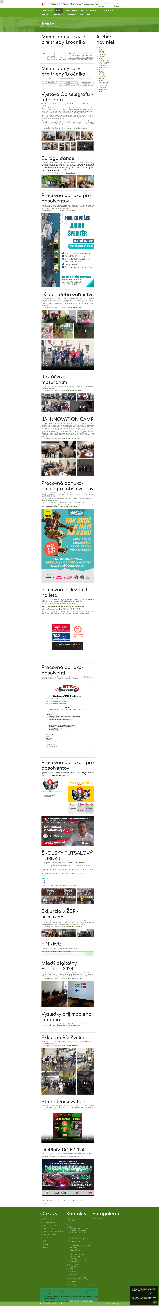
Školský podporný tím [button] (76, 15)
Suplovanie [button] (108, 10)
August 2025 (103, 67)
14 (56, 1201)
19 (77, 1201)
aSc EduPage (115, 1304)
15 (60, 1201)
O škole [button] (82, 10)
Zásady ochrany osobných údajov (53, 1231)
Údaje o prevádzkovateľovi (51, 1235)
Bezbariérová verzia (47, 1304)
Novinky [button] (59, 10)
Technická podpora (49, 1222)
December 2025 (104, 60)
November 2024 (104, 84)
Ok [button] (155, 1302)
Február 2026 (103, 56)
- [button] (103, 6)
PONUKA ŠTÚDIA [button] (70, 10)
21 (86, 1201)
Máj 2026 (102, 51)
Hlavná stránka (46, 27)
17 (69, 1201)
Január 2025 (102, 80)
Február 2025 (103, 78)
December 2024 (104, 82)
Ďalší (47, 1204)
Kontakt (45, 1244)
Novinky (56, 27)
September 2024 (104, 88)
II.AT (57, 431)
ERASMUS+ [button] (45, 15)
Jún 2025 (101, 71)
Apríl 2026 (102, 53)
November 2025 (104, 62)
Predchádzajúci (48, 1201)
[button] (106, 6)
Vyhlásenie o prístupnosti (51, 1225)
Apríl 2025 (102, 75)
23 (42, 1204)
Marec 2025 (102, 77)
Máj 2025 (102, 73)
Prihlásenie (115, 6)
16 (65, 1201)
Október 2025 (103, 64)
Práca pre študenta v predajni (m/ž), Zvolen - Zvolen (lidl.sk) (60, 609)
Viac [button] (88, 15)
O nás (44, 1241)
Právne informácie (48, 1228)
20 (81, 1201)
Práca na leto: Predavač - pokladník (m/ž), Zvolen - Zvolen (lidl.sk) (62, 607)
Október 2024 (103, 86)
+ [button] (100, 6)
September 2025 (104, 66)
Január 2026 (102, 58)
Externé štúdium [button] (59, 15)
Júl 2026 (101, 47)
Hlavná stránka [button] (47, 10)
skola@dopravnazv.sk (75, 1224)
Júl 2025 (101, 69)
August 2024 (103, 89)
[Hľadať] (117, 3)
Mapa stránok (47, 1238)
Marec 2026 (102, 55)
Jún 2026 (101, 49)
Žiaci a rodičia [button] (95, 10)
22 (90, 1201)
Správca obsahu (48, 1219)
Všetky (101, 91)
